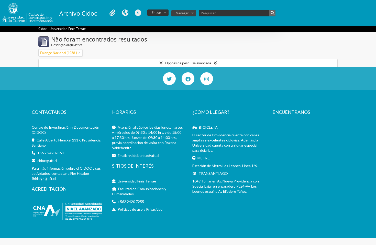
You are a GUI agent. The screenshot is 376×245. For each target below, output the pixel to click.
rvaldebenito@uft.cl (143, 155)
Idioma (125, 12)
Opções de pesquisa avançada (188, 63)
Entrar (156, 12)
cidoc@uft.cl (47, 160)
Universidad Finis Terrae (137, 181)
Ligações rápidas (137, 12)
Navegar (182, 13)
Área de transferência (112, 12)
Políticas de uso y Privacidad (140, 209)
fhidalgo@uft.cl (44, 178)
